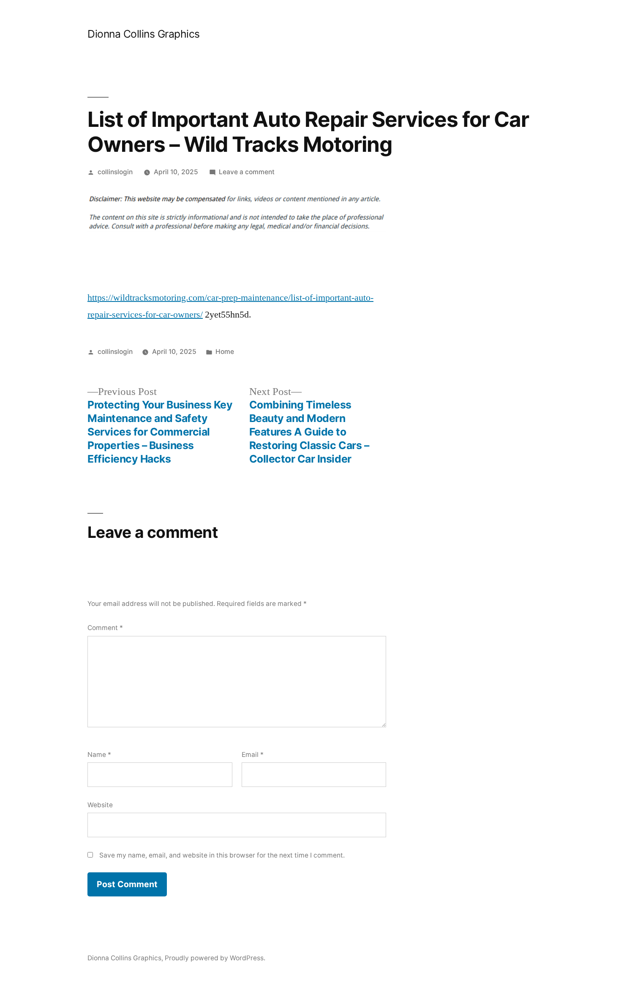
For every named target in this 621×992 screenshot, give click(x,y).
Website (100, 805)
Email (253, 755)
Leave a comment (247, 172)
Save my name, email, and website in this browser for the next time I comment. (222, 855)
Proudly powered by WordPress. (215, 958)
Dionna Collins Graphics (143, 33)
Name (99, 755)
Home (224, 352)
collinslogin (115, 172)
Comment (105, 628)
